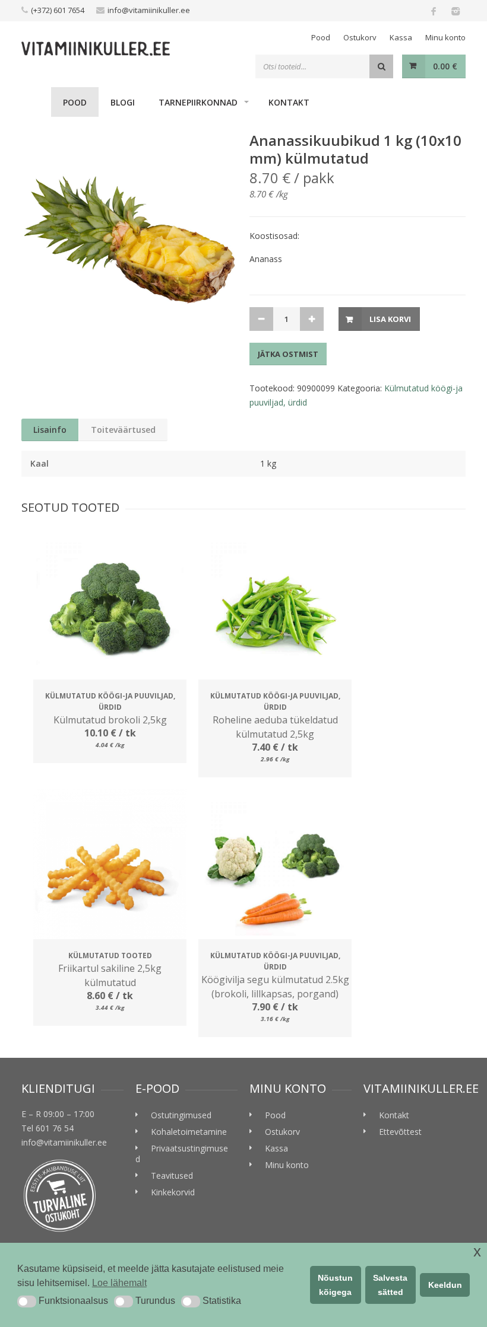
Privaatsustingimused (181, 1154)
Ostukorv (360, 37)
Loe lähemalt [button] (119, 1283)
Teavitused (172, 1175)
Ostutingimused (181, 1115)
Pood (320, 37)
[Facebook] (433, 10)
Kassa (401, 37)
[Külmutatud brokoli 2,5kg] (109, 605)
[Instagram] (455, 10)
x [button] (477, 1251)
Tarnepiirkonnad (198, 102)
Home (36, 102)
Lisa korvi (390, 319)
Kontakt (288, 102)
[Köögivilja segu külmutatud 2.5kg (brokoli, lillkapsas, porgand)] (275, 865)
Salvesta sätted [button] (390, 1285)
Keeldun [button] (445, 1285)
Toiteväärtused (123, 429)
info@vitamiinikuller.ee (148, 10)
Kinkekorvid (173, 1192)
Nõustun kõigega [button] (335, 1285)
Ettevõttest (400, 1131)
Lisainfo (50, 429)
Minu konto (445, 37)
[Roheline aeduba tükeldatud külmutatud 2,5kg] (275, 605)
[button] (26, 1301)
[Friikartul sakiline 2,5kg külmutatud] (109, 865)
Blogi (122, 102)
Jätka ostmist (288, 354)
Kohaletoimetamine (189, 1131)
